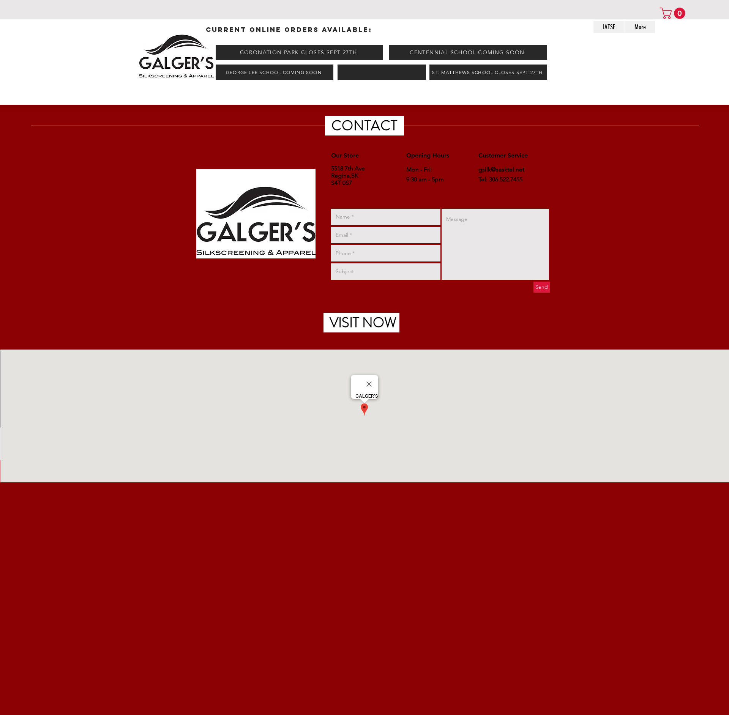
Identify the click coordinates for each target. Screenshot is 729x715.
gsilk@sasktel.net (501, 169)
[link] (674, 13)
